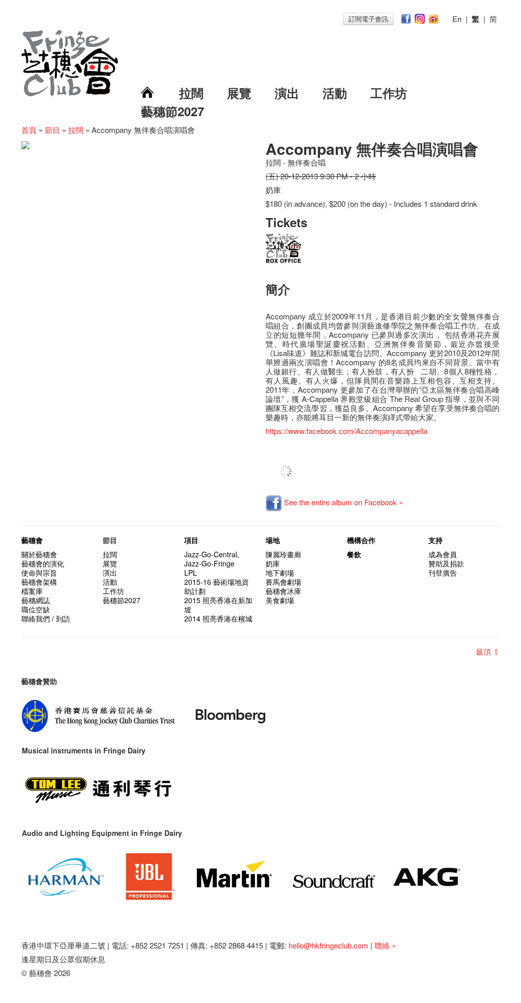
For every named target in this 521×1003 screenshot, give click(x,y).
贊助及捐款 (446, 563)
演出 (287, 92)
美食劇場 (280, 600)
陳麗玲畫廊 (283, 554)
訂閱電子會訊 (368, 18)
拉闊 (191, 92)
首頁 (29, 129)
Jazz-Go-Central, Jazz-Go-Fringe (211, 558)
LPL (190, 572)
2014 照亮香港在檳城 (218, 618)
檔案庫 (32, 591)
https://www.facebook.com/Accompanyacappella (346, 430)
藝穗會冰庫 (283, 591)
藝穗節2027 (172, 111)
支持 (435, 540)
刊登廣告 (442, 572)
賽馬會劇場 (283, 582)
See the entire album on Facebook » (342, 502)
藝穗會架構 (39, 582)
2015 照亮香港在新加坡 (218, 604)
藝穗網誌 (35, 600)
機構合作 (361, 540)
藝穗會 (32, 540)
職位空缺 (35, 609)
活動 (335, 92)
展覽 (239, 92)
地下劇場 (280, 572)
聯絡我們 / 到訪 (45, 618)
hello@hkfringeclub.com (328, 945)
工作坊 (388, 92)
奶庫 (273, 563)
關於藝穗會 (39, 554)
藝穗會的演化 (42, 563)
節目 (52, 129)
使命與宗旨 (39, 572)
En (456, 18)
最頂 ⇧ (488, 651)
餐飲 (354, 554)
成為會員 (442, 554)
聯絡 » (385, 945)
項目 (191, 540)
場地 (273, 540)
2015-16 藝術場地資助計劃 (216, 586)
